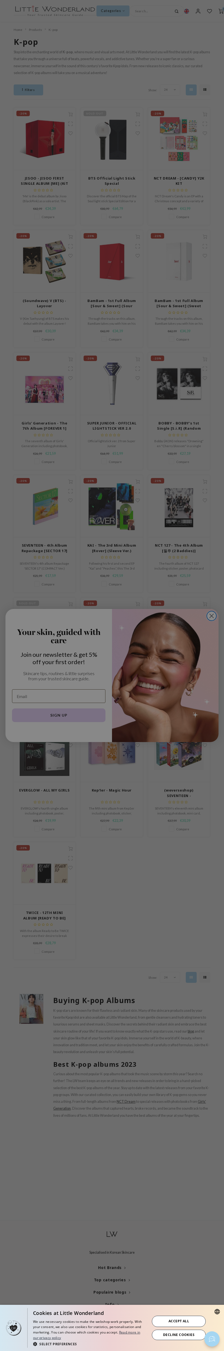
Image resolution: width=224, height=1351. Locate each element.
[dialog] (112, 1328)
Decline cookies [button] (178, 1334)
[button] (89, 1344)
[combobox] (217, 1311)
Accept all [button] (179, 1321)
